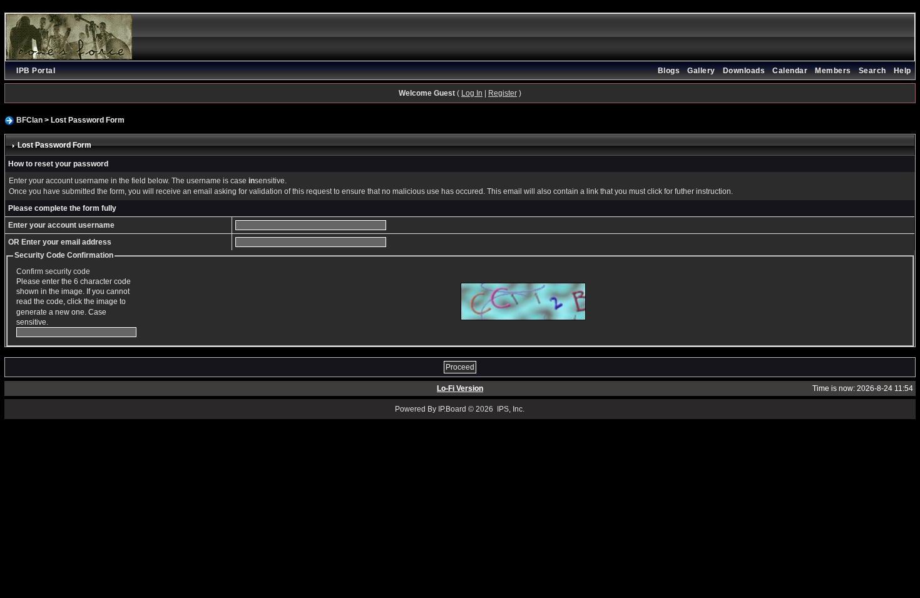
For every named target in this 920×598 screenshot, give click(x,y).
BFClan (29, 120)
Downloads (744, 70)
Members (833, 70)
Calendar (789, 70)
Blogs (669, 70)
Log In (472, 93)
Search (872, 70)
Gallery (701, 70)
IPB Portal (35, 70)
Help (902, 70)
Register (502, 93)
